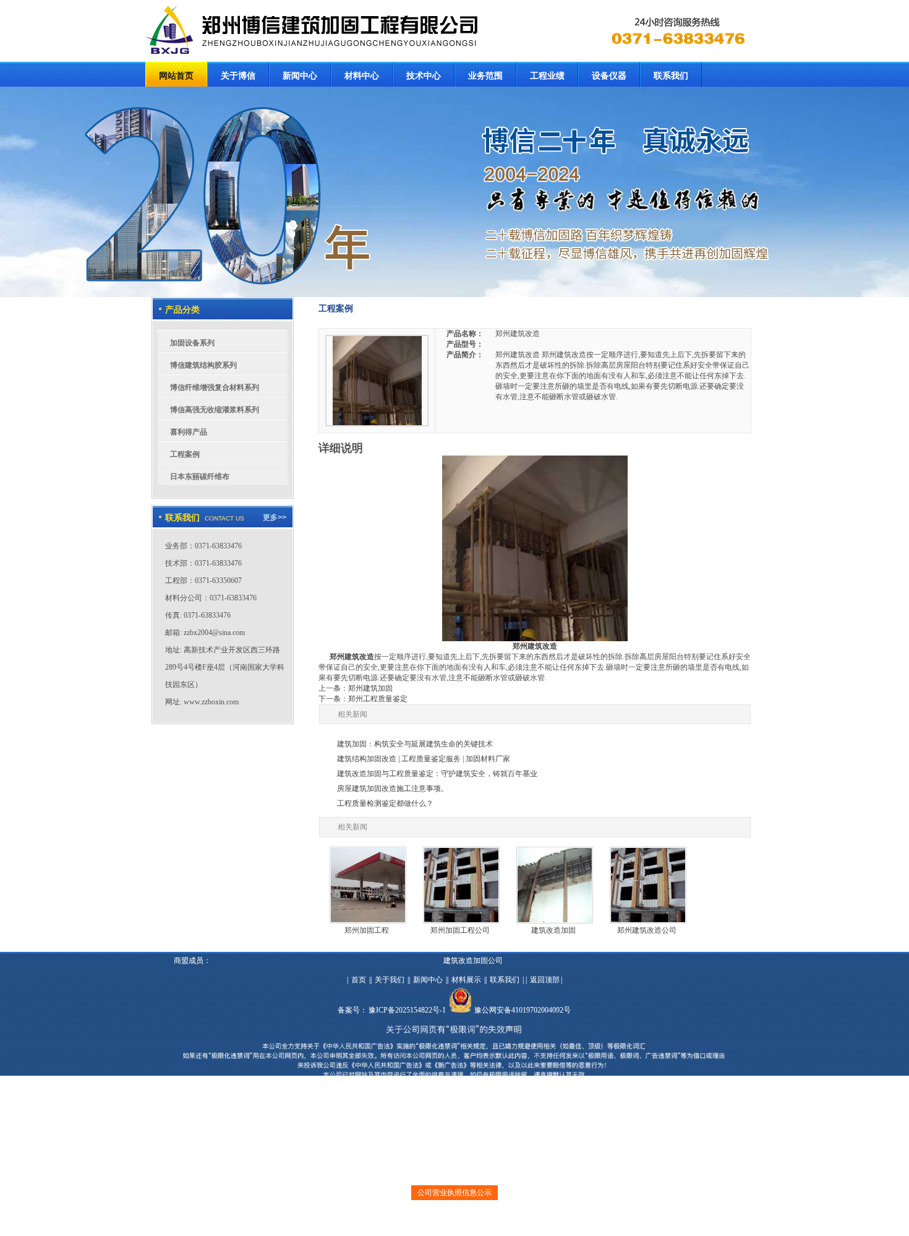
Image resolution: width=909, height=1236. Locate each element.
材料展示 (466, 979)
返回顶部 (545, 979)
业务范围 (485, 75)
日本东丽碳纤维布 (199, 476)
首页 (358, 979)
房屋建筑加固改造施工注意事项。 (392, 788)
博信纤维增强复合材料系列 (214, 387)
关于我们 (389, 979)
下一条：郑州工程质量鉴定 (363, 698)
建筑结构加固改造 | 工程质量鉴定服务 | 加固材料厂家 (423, 758)
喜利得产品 (188, 432)
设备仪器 (609, 75)
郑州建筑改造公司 (646, 930)
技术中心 (423, 75)
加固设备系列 (192, 343)
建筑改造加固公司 (473, 960)
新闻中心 (300, 75)
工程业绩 (547, 75)
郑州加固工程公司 (460, 930)
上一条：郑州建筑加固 (355, 688)
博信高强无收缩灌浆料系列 (214, 409)
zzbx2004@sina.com (214, 632)
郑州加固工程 (366, 930)
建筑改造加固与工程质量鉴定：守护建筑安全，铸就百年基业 (437, 773)
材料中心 (361, 75)
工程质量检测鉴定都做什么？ (385, 803)
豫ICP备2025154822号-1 (407, 1010)
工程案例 (185, 454)
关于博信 (238, 75)
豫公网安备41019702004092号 (522, 1010)
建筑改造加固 (553, 930)
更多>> (274, 517)
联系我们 (671, 75)
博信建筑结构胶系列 (203, 365)
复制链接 (445, 1221)
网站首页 (176, 75)
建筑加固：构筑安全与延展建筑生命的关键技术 (415, 744)
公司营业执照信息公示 (454, 1192)
